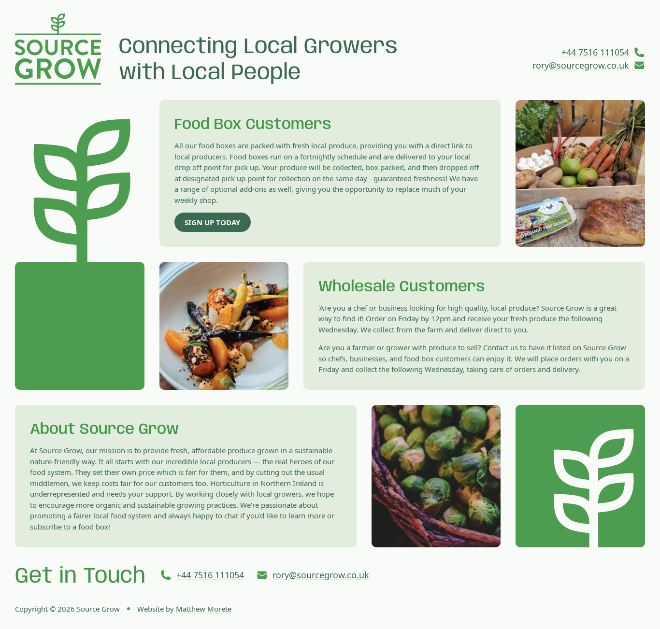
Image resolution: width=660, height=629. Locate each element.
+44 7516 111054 (595, 52)
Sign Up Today (212, 222)
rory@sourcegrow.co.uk (580, 65)
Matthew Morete (203, 609)
